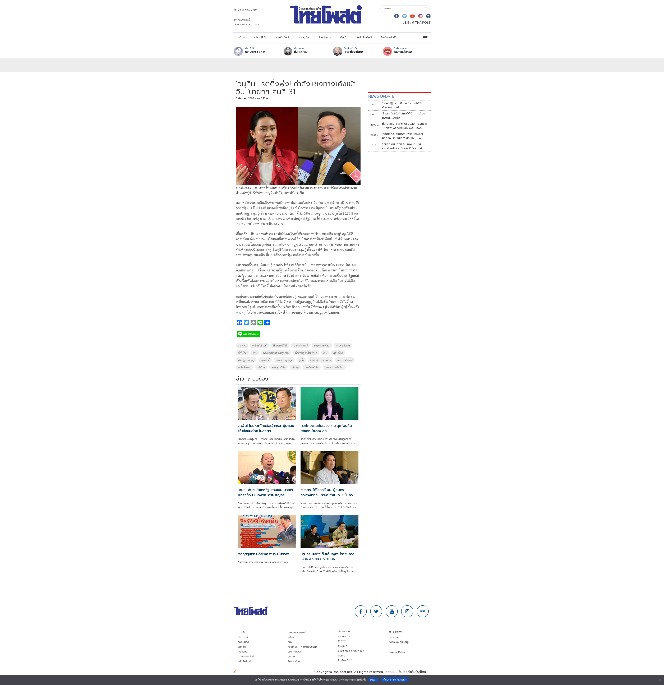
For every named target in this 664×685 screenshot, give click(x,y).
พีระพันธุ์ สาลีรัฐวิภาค (306, 352)
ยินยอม (373, 679)
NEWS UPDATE (381, 96)
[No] (659, 680)
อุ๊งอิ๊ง (301, 360)
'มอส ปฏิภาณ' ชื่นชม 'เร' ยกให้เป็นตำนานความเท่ (402, 105)
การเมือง (239, 37)
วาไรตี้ (291, 637)
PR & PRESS (396, 632)
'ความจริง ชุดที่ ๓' (255, 52)
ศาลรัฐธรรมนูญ (246, 360)
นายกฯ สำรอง (343, 345)
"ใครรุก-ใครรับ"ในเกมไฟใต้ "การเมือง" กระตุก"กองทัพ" (404, 116)
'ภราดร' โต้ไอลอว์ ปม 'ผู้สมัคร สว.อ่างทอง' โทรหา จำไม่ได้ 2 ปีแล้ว (327, 492)
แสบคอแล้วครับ (403, 52)
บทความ (242, 647)
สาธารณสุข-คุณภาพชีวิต (351, 651)
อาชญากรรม (344, 636)
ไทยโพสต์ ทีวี (388, 37)
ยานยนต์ (342, 646)
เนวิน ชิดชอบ (244, 367)
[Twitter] (404, 16)
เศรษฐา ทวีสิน (278, 367)
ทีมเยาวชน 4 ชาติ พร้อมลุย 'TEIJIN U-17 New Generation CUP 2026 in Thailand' (405, 126)
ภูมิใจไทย (338, 352)
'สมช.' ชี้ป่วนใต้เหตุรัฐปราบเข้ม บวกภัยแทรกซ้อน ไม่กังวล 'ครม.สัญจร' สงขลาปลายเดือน (266, 495)
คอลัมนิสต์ (282, 37)
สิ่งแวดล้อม (294, 661)
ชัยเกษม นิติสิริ (280, 345)
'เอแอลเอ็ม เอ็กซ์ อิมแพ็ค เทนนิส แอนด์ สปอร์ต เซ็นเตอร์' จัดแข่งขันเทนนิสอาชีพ (403, 146)
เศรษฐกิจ (303, 37)
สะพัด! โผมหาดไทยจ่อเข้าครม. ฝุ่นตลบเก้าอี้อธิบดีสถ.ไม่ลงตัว (266, 428)
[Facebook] (396, 16)
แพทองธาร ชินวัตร (334, 367)
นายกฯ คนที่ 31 (322, 345)
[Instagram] (420, 16)
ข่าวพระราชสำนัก (246, 656)
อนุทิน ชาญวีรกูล (284, 360)
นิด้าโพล (242, 352)
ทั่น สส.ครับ (300, 52)
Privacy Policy (397, 652)
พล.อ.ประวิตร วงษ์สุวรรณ (276, 352)
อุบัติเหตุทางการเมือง (320, 360)
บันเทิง (344, 37)
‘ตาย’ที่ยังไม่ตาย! (353, 52)
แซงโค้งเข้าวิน (312, 367)
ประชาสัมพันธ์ (295, 652)
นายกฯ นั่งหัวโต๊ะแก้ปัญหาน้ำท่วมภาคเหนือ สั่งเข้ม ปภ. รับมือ (327, 556)
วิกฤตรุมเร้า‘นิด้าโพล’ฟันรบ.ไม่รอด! (263, 554)
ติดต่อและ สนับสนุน (399, 642)
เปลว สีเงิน (260, 37)
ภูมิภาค (291, 656)
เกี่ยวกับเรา (394, 637)
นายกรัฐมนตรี (300, 345)
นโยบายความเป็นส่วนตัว (394, 679)
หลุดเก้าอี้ (265, 360)
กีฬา (290, 642)
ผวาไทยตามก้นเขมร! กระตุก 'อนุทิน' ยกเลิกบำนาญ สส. (327, 428)
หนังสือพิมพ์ (364, 37)
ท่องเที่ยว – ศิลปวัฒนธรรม (302, 647)
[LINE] (422, 611)
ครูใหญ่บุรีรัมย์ (259, 345)
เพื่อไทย (261, 367)
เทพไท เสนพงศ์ (344, 360)
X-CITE (342, 641)
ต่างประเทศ (324, 37)
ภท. (325, 352)
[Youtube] (412, 16)
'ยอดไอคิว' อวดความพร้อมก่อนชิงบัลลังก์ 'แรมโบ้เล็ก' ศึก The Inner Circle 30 (403, 136)
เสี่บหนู (295, 367)
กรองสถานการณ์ (297, 632)
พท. (255, 352)
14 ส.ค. (242, 345)
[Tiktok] (428, 16)
